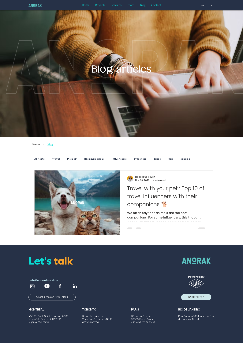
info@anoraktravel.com (45, 280)
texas (157, 159)
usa (170, 159)
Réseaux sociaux (94, 159)
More (201, 159)
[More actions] (205, 178)
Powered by (196, 277)
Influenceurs (119, 159)
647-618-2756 (90, 322)
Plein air (72, 159)
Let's (41, 261)
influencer (140, 159)
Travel (56, 159)
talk (63, 261)
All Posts (39, 159)
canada (185, 159)
